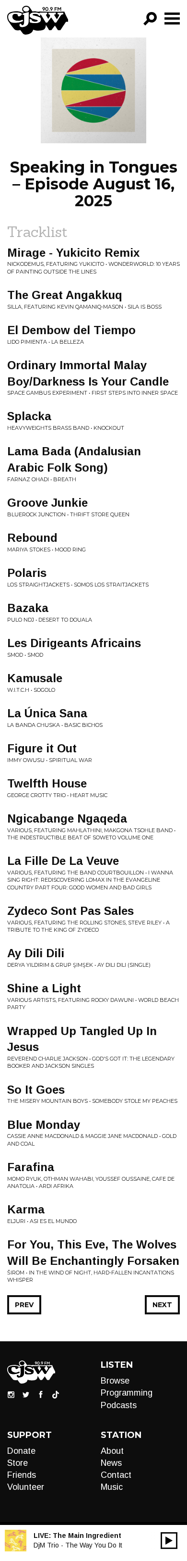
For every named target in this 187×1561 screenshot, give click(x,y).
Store (17, 1463)
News (111, 1463)
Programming (126, 1393)
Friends (21, 1475)
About (112, 1451)
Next (162, 1304)
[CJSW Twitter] (26, 1394)
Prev (24, 1304)
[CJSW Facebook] (41, 1394)
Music (112, 1487)
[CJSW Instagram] (11, 1394)
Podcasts (119, 1405)
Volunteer (25, 1487)
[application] (169, 1540)
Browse (115, 1381)
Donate (21, 1451)
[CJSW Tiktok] (55, 1394)
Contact (116, 1475)
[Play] (169, 1540)
